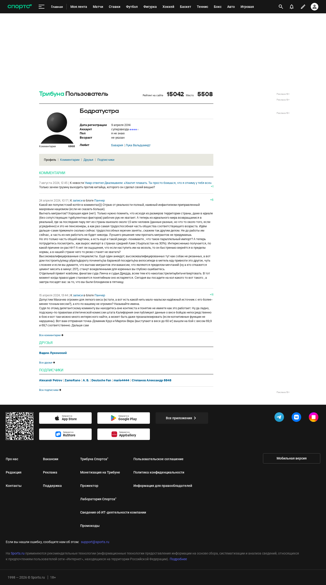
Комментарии (69, 159)
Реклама (50, 472)
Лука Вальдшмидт (138, 145)
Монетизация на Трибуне (100, 472)
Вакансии (50, 459)
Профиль (50, 159)
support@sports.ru (95, 542)
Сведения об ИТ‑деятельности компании (113, 512)
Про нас (12, 459)
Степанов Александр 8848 (151, 380)
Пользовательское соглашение (158, 459)
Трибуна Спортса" (94, 459)
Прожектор (89, 486)
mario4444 (121, 380)
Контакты (13, 486)
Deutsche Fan (101, 380)
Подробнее (178, 559)
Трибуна (51, 94)
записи (78, 200)
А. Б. (86, 380)
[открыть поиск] (281, 6)
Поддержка (52, 486)
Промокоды (90, 526)
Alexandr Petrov (50, 380)
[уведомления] (291, 6)
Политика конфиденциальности (158, 472)
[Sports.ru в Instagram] (314, 418)
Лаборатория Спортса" (98, 499)
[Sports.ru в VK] (297, 418)
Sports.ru (18, 553)
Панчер (99, 200)
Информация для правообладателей (162, 486)
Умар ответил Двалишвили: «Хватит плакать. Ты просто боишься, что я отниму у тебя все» (148, 183)
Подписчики (105, 159)
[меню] (41, 7)
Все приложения (179, 418)
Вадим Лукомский (53, 353)
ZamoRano (72, 380)
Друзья (88, 159)
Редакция (13, 472)
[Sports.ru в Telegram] (280, 418)
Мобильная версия (292, 458)
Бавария (117, 145)
